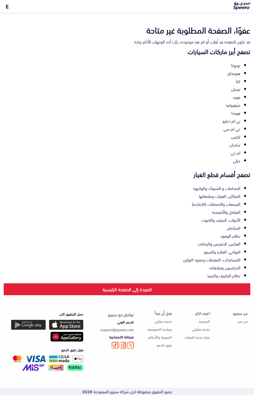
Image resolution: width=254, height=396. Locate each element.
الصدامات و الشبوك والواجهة (216, 188)
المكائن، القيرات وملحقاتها (219, 196)
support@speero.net (117, 329)
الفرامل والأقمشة (226, 212)
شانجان (234, 144)
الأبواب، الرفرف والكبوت (220, 220)
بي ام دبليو (231, 121)
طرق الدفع (164, 345)
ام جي (235, 152)
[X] (130, 345)
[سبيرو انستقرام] (122, 345)
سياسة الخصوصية (159, 329)
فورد (236, 97)
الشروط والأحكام (160, 337)
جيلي (236, 160)
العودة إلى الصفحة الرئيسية (127, 289)
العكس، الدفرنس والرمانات (219, 244)
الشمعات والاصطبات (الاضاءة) (216, 204)
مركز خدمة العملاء (197, 337)
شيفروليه (233, 105)
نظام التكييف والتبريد (223, 275)
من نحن (243, 321)
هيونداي (233, 73)
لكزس (235, 137)
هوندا (235, 113)
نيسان (235, 89)
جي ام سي (231, 129)
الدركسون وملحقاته (225, 267)
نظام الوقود (230, 236)
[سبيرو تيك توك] (115, 345)
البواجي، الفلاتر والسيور (222, 251)
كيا (238, 81)
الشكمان (233, 228)
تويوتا (235, 65)
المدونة (204, 321)
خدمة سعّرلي (201, 329)
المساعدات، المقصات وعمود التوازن (211, 259)
